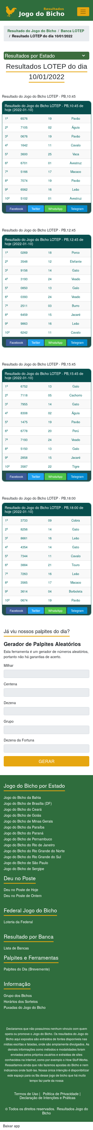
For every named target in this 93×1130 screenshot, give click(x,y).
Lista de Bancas (16, 948)
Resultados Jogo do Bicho (65, 1110)
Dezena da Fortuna (19, 740)
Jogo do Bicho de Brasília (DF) (28, 803)
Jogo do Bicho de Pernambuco (28, 838)
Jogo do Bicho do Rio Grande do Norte (34, 850)
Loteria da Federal (18, 921)
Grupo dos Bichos (18, 995)
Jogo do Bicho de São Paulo (26, 862)
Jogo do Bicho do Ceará (23, 809)
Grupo (9, 721)
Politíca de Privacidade (61, 1093)
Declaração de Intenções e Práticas (47, 1097)
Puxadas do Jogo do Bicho (25, 1007)
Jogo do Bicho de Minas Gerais (28, 821)
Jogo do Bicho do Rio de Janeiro (29, 844)
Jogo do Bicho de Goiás (22, 815)
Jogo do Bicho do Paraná (23, 832)
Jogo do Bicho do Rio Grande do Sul (32, 856)
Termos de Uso (26, 1093)
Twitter (35, 209)
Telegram (77, 209)
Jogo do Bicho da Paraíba (24, 827)
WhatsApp (55, 209)
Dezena (10, 702)
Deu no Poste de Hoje (21, 889)
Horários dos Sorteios (21, 1001)
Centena (10, 683)
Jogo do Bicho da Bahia (22, 797)
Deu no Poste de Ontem (23, 895)
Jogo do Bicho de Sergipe (24, 868)
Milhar (8, 665)
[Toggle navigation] (83, 11)
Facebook (16, 209)
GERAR (47, 761)
